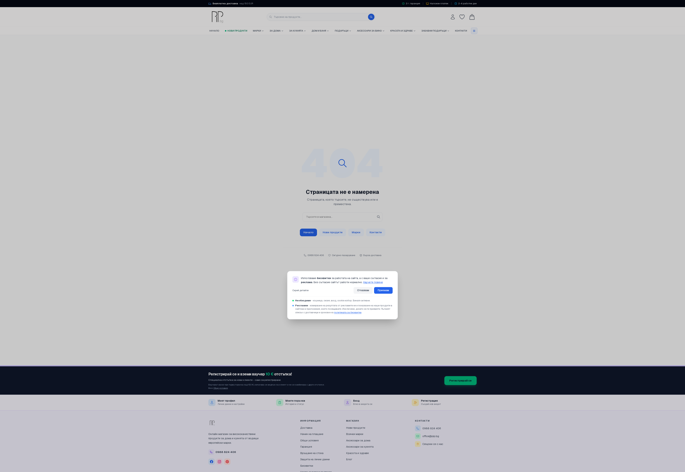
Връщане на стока (311, 453)
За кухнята (296, 30)
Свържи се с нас (432, 444)
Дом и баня (319, 30)
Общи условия (220, 388)
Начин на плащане (311, 434)
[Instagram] (219, 461)
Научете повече (373, 282)
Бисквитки (306, 465)
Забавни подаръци (433, 30)
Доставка (306, 427)
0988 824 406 (431, 428)
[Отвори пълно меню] (474, 31)
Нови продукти (237, 30)
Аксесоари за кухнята (360, 446)
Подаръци (341, 30)
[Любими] (462, 17)
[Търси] (371, 17)
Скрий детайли (300, 290)
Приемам (383, 290)
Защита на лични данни (315, 459)
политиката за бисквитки (347, 312)
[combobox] (321, 17)
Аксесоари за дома (358, 440)
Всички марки (354, 434)
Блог (349, 459)
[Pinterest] (227, 461)
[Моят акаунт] (453, 17)
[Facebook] (211, 461)
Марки (257, 30)
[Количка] (472, 17)
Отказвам (363, 290)
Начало (214, 30)
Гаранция (306, 446)
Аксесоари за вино (369, 30)
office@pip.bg (430, 436)
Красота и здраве (401, 30)
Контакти (461, 30)
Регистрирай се (460, 380)
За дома (275, 30)
